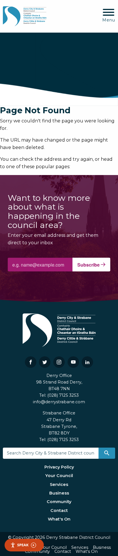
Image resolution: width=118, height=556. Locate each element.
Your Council (59, 475)
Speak (23, 544)
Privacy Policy (59, 467)
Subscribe (89, 264)
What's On (59, 519)
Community (59, 501)
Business (59, 493)
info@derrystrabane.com (59, 401)
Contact (59, 510)
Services (59, 484)
